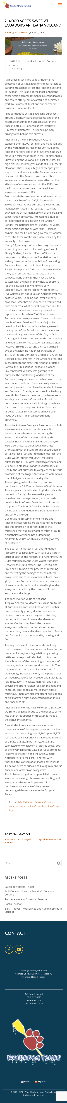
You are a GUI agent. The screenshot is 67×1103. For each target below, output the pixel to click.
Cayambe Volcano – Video (50, 839)
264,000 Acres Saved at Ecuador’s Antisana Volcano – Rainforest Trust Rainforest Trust (34, 806)
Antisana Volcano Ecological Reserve (26, 899)
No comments (21, 32)
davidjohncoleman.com (34, 1095)
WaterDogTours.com (34, 1092)
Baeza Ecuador (13, 904)
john (9, 32)
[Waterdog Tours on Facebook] (9, 949)
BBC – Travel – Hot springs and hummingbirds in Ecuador (33, 910)
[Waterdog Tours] (17, 5)
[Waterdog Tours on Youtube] (19, 949)
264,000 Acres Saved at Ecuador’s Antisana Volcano (29, 893)
